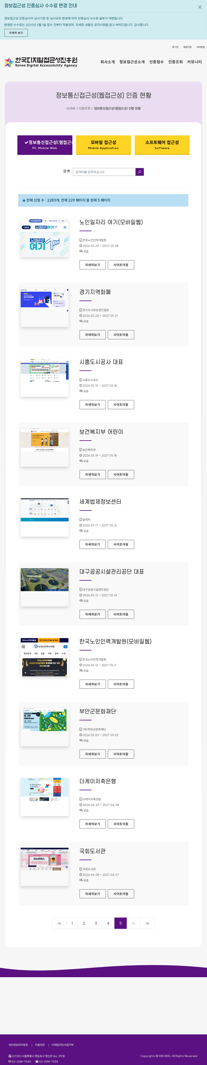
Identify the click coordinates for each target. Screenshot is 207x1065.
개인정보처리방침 (18, 1045)
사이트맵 (200, 47)
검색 (66, 171)
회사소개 (107, 61)
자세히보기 (95, 265)
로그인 (175, 47)
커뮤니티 (194, 61)
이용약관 (40, 1045)
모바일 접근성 (103, 145)
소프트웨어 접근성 (162, 145)
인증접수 (156, 61)
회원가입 (187, 47)
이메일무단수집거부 (63, 1045)
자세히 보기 (16, 33)
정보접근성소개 (132, 61)
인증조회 (175, 61)
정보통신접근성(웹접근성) (48, 146)
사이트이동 (121, 265)
